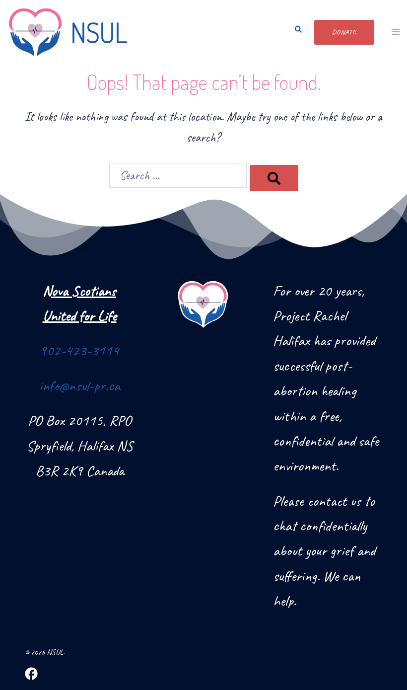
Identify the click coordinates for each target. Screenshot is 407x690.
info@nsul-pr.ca (79, 385)
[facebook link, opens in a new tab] (31, 673)
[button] (295, 32)
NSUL (98, 32)
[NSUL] (35, 32)
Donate (344, 32)
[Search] (274, 178)
